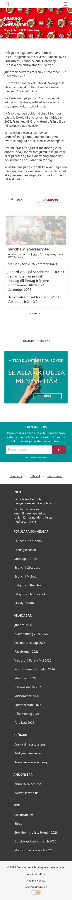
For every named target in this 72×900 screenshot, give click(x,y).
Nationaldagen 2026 (28, 687)
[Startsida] (7, 4)
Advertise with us (26, 793)
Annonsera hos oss (27, 784)
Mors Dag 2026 (25, 678)
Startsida (16, 476)
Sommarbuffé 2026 (27, 705)
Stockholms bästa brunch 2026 (36, 832)
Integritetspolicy (38, 457)
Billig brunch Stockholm (31, 594)
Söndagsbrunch (25, 559)
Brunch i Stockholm (28, 541)
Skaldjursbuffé (24, 603)
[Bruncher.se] (36, 377)
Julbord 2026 (23, 625)
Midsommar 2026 (26, 696)
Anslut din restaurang (29, 744)
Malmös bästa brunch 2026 (33, 850)
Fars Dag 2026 (24, 723)
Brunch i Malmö (25, 576)
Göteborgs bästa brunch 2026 (35, 841)
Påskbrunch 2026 (26, 652)
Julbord (35, 476)
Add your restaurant (28, 753)
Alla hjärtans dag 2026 (29, 643)
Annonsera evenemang (30, 762)
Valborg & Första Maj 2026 (32, 660)
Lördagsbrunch (25, 550)
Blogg (18, 824)
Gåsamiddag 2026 (27, 714)
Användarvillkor (36, 874)
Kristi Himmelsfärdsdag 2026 (34, 669)
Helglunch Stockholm (29, 585)
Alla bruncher (23, 815)
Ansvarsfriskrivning (36, 886)
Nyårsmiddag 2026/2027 (31, 634)
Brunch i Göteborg (27, 568)
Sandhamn (50, 199)
